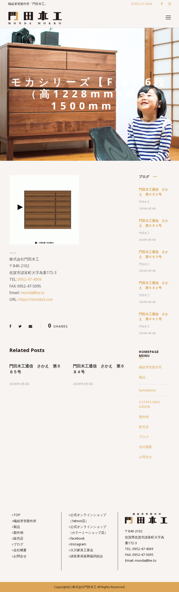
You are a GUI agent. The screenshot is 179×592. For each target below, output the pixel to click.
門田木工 (144, 201)
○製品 (16, 526)
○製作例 (17, 532)
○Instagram (77, 544)
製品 (142, 377)
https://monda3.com (35, 299)
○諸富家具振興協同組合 (86, 556)
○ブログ (17, 544)
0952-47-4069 (29, 279)
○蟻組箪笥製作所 (24, 521)
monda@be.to (33, 292)
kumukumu (147, 390)
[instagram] (169, 4)
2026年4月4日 (19, 384)
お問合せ (145, 457)
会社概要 (145, 447)
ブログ (144, 437)
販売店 (144, 426)
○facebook (77, 538)
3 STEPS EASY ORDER (149, 404)
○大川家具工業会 (81, 550)
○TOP (16, 515)
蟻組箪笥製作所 (150, 367)
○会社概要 (19, 550)
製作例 (144, 416)
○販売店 (17, 538)
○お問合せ (19, 556)
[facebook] (161, 4)
